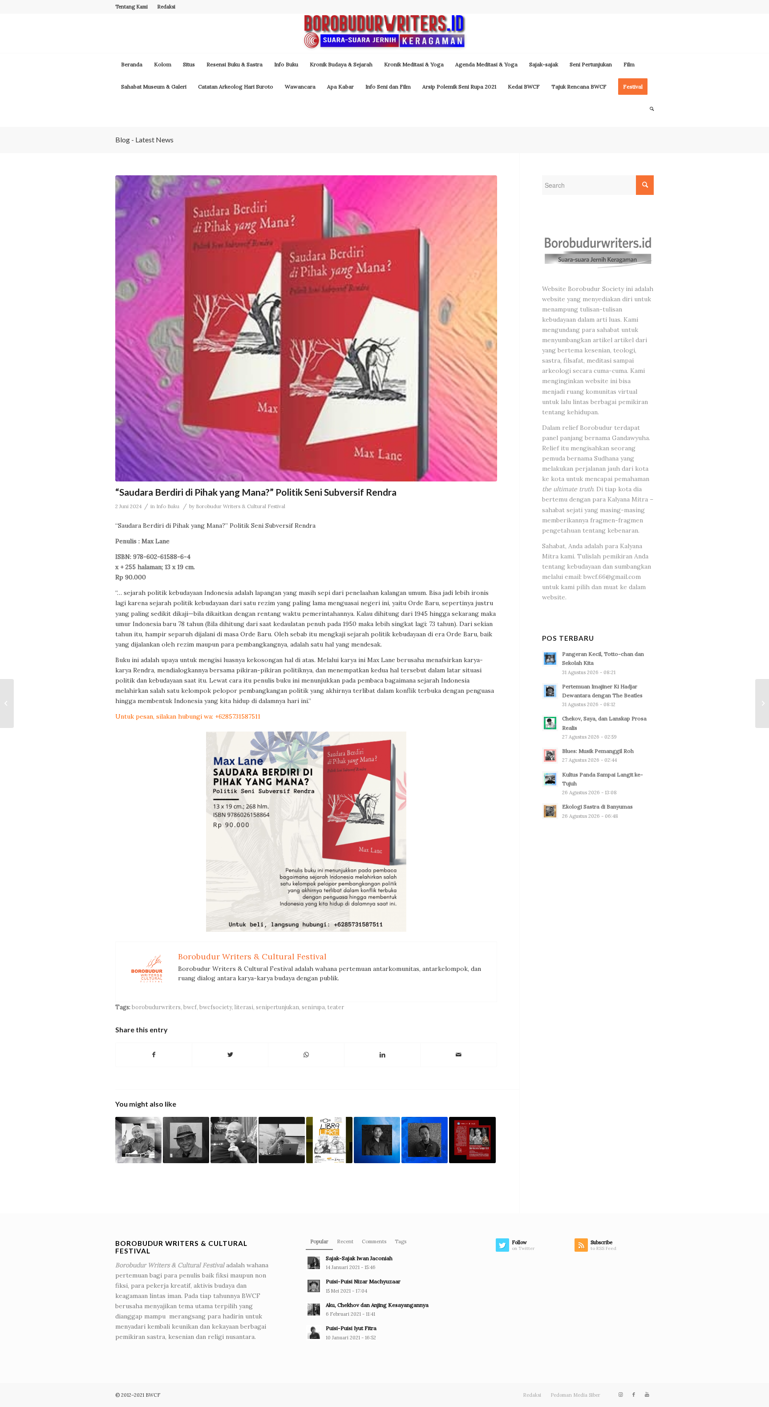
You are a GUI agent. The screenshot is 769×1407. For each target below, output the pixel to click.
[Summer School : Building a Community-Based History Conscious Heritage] (762, 703)
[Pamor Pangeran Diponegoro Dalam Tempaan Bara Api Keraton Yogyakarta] (186, 1140)
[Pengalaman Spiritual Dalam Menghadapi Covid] (233, 1140)
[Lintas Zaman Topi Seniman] (7, 703)
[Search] (649, 109)
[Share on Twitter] (230, 1055)
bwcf (190, 1007)
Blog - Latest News (144, 139)
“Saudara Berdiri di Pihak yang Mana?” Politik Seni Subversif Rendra (256, 491)
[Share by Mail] (458, 1055)
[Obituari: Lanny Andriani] (138, 1140)
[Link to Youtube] (647, 1394)
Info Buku (167, 506)
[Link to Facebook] (633, 1394)
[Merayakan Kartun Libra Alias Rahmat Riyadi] (329, 1140)
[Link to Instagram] (620, 1394)
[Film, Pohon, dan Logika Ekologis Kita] (377, 1140)
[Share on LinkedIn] (382, 1055)
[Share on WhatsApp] (306, 1055)
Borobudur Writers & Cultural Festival (240, 506)
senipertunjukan (277, 1007)
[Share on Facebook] (154, 1055)
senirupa (313, 1007)
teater (336, 1007)
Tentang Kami (131, 7)
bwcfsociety (215, 1007)
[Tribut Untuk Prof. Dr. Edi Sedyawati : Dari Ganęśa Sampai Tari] (472, 1140)
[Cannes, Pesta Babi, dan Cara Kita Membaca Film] (424, 1140)
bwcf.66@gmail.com (612, 577)
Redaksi (166, 7)
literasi (244, 1007)
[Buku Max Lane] (306, 328)
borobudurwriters (156, 1007)
